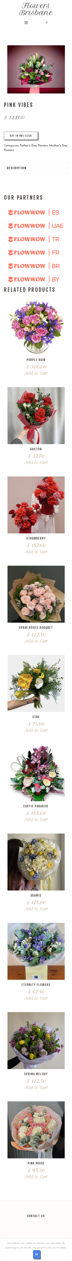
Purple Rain (35, 360)
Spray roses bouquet (36, 628)
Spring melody (36, 1074)
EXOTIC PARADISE (36, 806)
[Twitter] (23, 1232)
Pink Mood (36, 1163)
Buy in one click (21, 135)
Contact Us (36, 1216)
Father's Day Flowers (34, 145)
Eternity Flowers (36, 985)
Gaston (36, 449)
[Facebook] (40, 1232)
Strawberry (36, 538)
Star (36, 717)
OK (36, 1254)
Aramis (36, 895)
